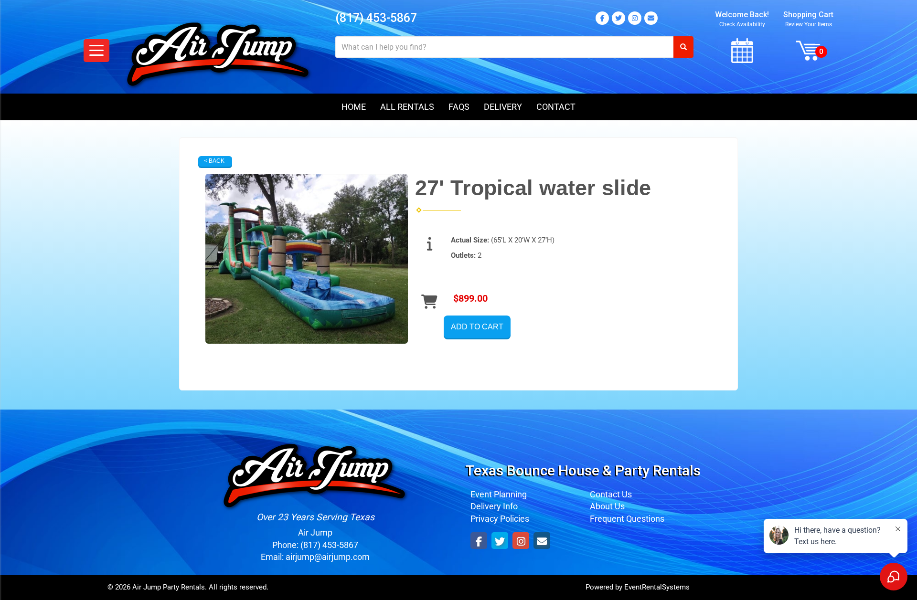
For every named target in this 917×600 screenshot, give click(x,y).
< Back (214, 161)
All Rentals (407, 107)
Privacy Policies (499, 519)
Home (353, 107)
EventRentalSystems (657, 587)
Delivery (503, 107)
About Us (607, 506)
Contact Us (611, 494)
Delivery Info (494, 506)
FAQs (458, 107)
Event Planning (498, 494)
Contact (556, 107)
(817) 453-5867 (376, 18)
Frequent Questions (627, 519)
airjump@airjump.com (328, 557)
